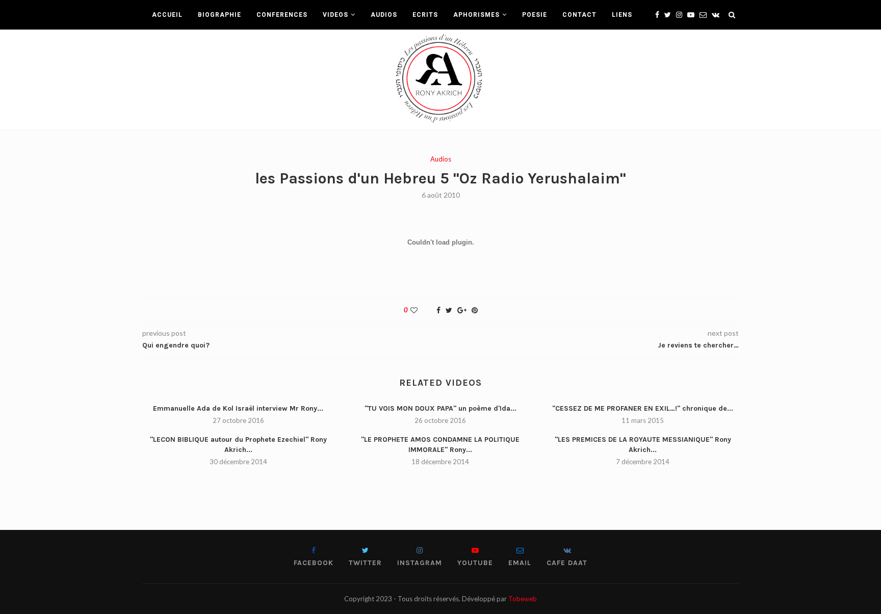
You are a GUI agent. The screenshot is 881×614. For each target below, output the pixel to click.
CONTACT (579, 14)
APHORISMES (476, 14)
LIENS (622, 14)
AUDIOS (384, 14)
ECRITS (425, 14)
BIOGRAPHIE (219, 14)
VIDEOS (335, 14)
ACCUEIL (167, 14)
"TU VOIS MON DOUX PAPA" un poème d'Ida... (440, 408)
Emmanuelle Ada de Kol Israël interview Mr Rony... (238, 408)
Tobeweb (522, 599)
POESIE (534, 14)
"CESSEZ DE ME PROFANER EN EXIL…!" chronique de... (642, 408)
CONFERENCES (281, 14)
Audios (440, 159)
